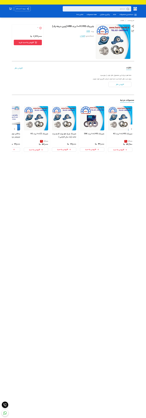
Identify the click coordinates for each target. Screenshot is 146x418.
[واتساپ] (5, 413)
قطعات (122, 20)
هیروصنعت (130, 20)
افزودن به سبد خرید (26, 42)
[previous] (131, 129)
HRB (88, 31)
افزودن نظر (19, 68)
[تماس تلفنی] (5, 405)
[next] (14, 129)
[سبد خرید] (10, 8)
